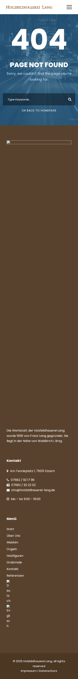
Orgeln (12, 549)
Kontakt (13, 569)
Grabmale (14, 562)
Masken (12, 542)
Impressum (29, 671)
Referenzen (15, 575)
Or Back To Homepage (39, 110)
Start (10, 529)
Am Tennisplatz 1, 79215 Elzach (32, 471)
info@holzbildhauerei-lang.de (33, 490)
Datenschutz (48, 671)
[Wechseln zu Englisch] (39, 616)
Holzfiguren (15, 556)
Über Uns (13, 536)
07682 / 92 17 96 (22, 480)
